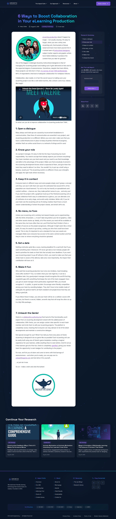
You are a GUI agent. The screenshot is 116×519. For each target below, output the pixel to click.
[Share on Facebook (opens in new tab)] (87, 106)
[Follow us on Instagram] (94, 487)
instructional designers (62, 50)
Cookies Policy (77, 516)
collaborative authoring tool (32, 317)
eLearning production (50, 37)
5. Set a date (85, 51)
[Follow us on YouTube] (98, 487)
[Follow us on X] (98, 483)
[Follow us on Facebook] (103, 483)
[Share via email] (97, 106)
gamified (55, 345)
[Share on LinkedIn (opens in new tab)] (83, 106)
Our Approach (54, 3)
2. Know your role (87, 42)
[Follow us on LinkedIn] (94, 483)
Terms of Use (87, 516)
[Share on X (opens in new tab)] (92, 106)
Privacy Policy (66, 516)
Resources (66, 3)
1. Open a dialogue (87, 39)
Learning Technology (47, 26)
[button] (43, 478)
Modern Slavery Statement (101, 516)
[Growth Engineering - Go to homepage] (12, 3)
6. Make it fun (86, 54)
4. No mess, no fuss (87, 48)
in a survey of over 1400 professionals (54, 71)
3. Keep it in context (87, 45)
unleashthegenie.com (23, 358)
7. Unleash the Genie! (88, 58)
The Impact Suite (40, 3)
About (75, 3)
